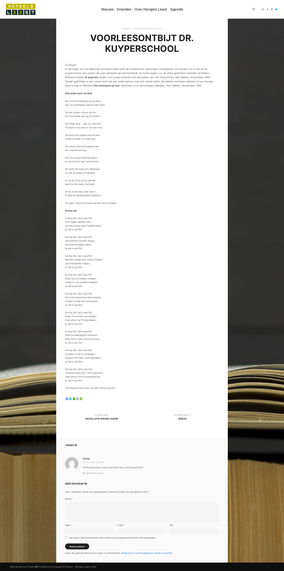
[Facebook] (267, 9)
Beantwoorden (94, 473)
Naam (68, 525)
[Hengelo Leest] (21, 9)
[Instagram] (272, 9)
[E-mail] (263, 9)
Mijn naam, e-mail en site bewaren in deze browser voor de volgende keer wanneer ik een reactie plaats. (112, 538)
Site (171, 525)
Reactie (69, 499)
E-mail (120, 525)
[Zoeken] (253, 9)
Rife (12, 566)
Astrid (86, 458)
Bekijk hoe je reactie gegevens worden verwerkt (146, 553)
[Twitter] (276, 9)
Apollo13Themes (64, 566)
